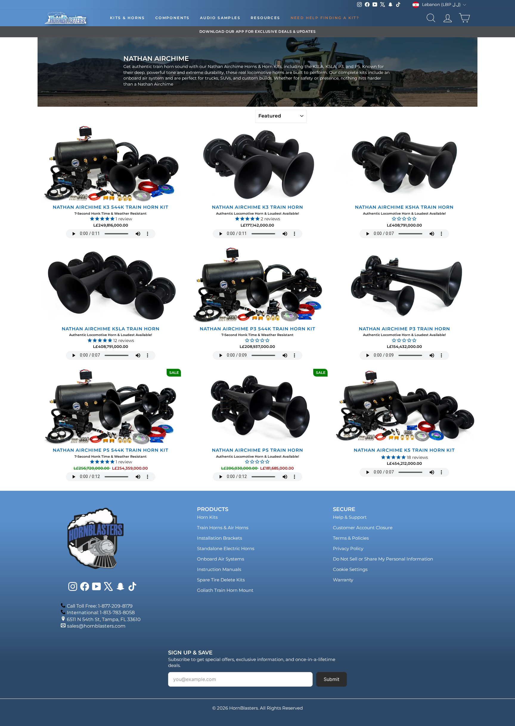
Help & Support (350, 517)
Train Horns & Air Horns (222, 527)
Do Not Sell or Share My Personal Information (383, 559)
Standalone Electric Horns (225, 548)
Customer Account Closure (363, 527)
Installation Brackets (219, 538)
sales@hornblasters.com (96, 626)
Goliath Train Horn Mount (225, 590)
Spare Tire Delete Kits (221, 580)
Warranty (343, 580)
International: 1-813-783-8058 (101, 612)
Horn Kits (207, 517)
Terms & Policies (351, 538)
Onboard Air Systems (220, 559)
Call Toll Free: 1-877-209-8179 (100, 606)
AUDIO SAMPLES (220, 18)
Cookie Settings (350, 569)
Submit (331, 679)
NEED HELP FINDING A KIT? (325, 18)
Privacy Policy (348, 548)
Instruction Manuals (219, 569)
